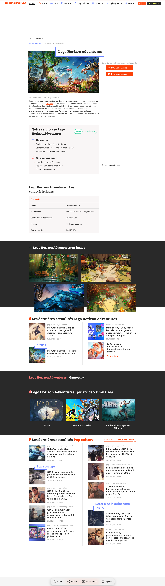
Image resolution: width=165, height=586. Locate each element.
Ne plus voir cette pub (38, 38)
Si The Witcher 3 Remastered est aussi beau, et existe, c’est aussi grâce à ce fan (120, 490)
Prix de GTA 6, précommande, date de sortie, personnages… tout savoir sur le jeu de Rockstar (120, 536)
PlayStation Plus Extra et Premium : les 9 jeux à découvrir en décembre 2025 (60, 331)
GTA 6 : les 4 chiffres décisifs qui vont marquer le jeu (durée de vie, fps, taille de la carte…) (61, 495)
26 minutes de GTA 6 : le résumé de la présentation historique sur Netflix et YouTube (120, 453)
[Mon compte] (140, 3)
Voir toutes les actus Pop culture (119, 439)
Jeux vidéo (59, 43)
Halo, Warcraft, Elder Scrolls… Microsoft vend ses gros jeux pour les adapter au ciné (62, 453)
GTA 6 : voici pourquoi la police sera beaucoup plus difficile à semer (61, 474)
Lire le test (90, 131)
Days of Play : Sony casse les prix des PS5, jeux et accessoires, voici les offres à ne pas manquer (121, 331)
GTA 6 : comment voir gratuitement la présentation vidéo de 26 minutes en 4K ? (60, 514)
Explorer (48, 43)
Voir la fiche (112, 356)
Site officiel (35, 199)
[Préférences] (144, 3)
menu (32, 3)
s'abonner (155, 3)
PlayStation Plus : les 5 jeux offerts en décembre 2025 (62, 352)
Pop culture (36, 43)
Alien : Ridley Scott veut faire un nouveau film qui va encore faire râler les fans (119, 517)
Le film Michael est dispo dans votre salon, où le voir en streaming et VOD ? (120, 470)
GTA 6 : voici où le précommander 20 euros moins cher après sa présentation (60, 532)
